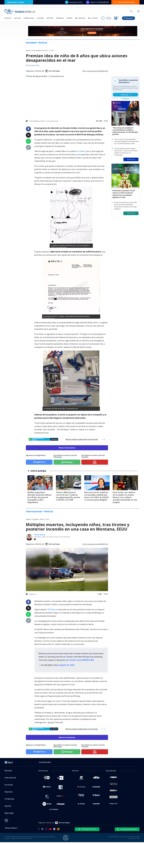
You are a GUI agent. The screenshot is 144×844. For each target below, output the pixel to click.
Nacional (17, 18)
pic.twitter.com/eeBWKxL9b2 (80, 660)
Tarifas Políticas (11, 828)
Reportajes (9, 813)
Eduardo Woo (34, 65)
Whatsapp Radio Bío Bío (128, 829)
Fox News (81, 151)
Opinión (69, 18)
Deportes (50, 18)
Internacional (29, 18)
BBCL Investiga (80, 18)
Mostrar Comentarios (67, 448)
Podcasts (7, 18)
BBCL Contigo (93, 18)
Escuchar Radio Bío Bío (126, 2)
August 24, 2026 (66, 665)
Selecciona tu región (15, 2)
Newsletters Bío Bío (75, 2)
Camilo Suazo (39, 534)
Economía (40, 18)
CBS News (51, 609)
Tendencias (60, 18)
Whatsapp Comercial (88, 829)
